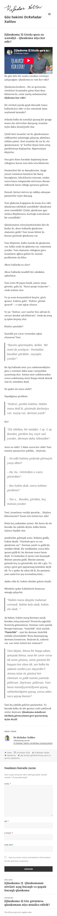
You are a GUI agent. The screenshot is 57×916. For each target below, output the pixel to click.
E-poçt (8, 833)
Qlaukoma (11, 755)
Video (9, 752)
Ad (6, 821)
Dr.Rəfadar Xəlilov (42, 752)
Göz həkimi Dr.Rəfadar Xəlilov (23, 19)
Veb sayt (8, 845)
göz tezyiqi (24, 755)
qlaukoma (15, 758)
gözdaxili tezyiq (36, 755)
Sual (7, 783)
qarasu (7, 758)
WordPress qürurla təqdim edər (18, 912)
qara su (47, 755)
